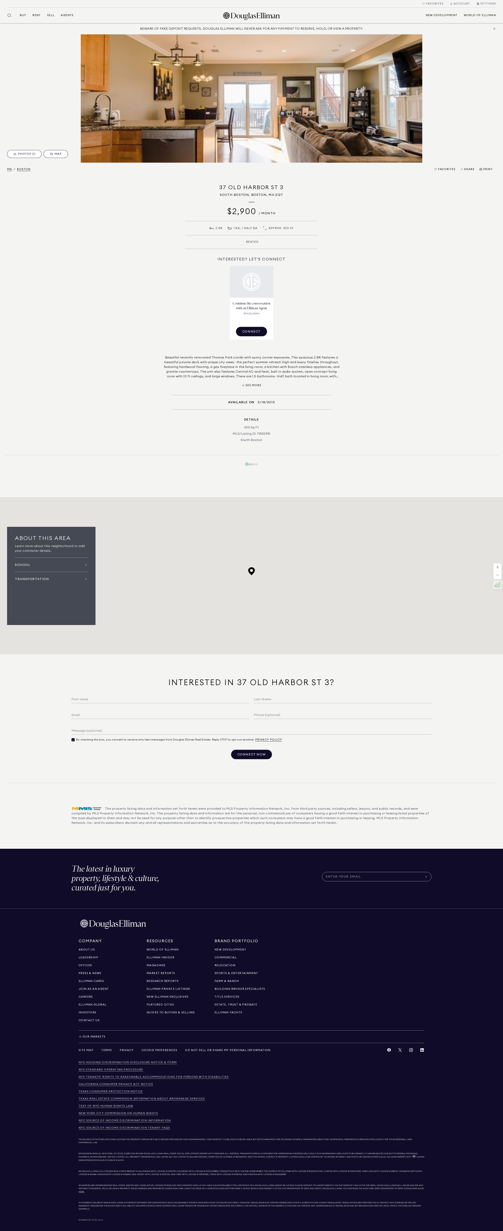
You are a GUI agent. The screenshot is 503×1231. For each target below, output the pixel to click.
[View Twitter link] (400, 1051)
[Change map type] (497, 585)
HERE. (81, 1192)
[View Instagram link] (411, 1051)
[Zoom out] (497, 575)
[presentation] (251, 98)
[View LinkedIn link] (422, 1051)
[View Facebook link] (389, 1051)
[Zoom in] (497, 567)
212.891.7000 (130, 1154)
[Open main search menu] (11, 15)
